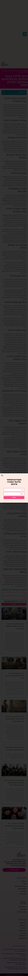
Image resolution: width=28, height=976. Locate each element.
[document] (14, 488)
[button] (2, 475)
